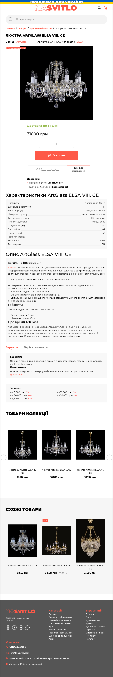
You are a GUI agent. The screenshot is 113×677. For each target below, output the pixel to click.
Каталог (90, 639)
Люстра (12, 267)
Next (109, 457)
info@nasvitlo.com (19, 653)
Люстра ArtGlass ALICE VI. (56, 565)
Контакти (91, 636)
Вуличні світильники (60, 636)
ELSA (80, 41)
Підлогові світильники (61, 632)
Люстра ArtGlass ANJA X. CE (22, 565)
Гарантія (12, 347)
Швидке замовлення (78, 169)
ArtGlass (21, 41)
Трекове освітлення (60, 623)
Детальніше (16, 374)
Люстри (53, 614)
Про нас (90, 614)
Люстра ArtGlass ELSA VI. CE (90, 471)
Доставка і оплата (95, 626)
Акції (51, 639)
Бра (51, 626)
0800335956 (17, 647)
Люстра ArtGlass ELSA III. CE (23, 471)
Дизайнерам (93, 620)
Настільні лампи (57, 629)
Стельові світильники (60, 617)
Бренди (90, 623)
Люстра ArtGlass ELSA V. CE (56, 470)
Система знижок (95, 632)
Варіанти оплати (36, 347)
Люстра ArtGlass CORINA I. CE (90, 567)
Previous (3, 457)
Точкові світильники (60, 620)
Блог (88, 617)
